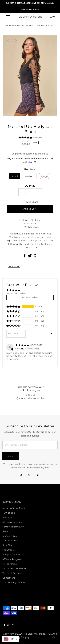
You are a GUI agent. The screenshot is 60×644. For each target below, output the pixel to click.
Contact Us (8, 577)
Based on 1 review (16, 293)
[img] (22, 345)
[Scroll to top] (53, 637)
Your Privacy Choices (14, 582)
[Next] (16, 40)
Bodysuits (19, 25)
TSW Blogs (8, 513)
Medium (29, 176)
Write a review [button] (30, 297)
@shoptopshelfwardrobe (30, 398)
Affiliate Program (12, 559)
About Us (7, 517)
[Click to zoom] (51, 40)
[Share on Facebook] (25, 256)
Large (44, 176)
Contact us (14, 266)
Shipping (17, 153)
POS (49, 634)
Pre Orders (8, 550)
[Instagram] (29, 475)
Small (14, 176)
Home (9, 25)
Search (6, 531)
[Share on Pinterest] (35, 256)
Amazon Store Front (13, 508)
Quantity (30, 185)
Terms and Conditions (14, 568)
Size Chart (8, 545)
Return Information (13, 526)
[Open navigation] (8, 17)
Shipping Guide (11, 554)
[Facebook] (21, 475)
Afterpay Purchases (13, 522)
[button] (26, 137)
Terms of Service (11, 573)
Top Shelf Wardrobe (30, 16)
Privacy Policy (10, 564)
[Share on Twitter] (30, 256)
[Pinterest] (37, 475)
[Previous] (8, 40)
